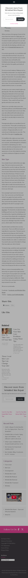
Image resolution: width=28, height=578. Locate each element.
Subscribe (20, 19)
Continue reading (14, 23)
